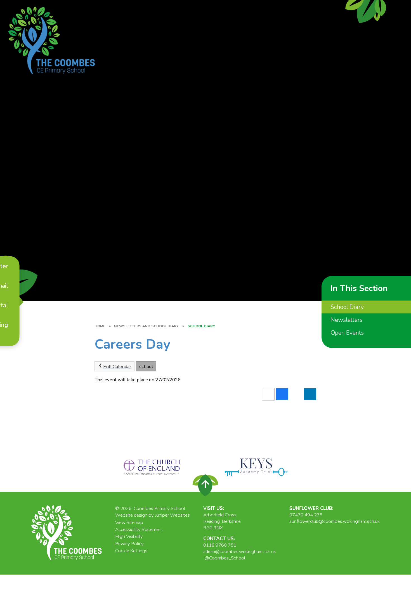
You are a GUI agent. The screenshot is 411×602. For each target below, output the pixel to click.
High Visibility (129, 536)
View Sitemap (129, 522)
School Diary (201, 326)
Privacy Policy (129, 543)
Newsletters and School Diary (146, 326)
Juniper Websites (172, 515)
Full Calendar (117, 366)
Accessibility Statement (139, 529)
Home (100, 326)
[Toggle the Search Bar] (9, 340)
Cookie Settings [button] (131, 550)
